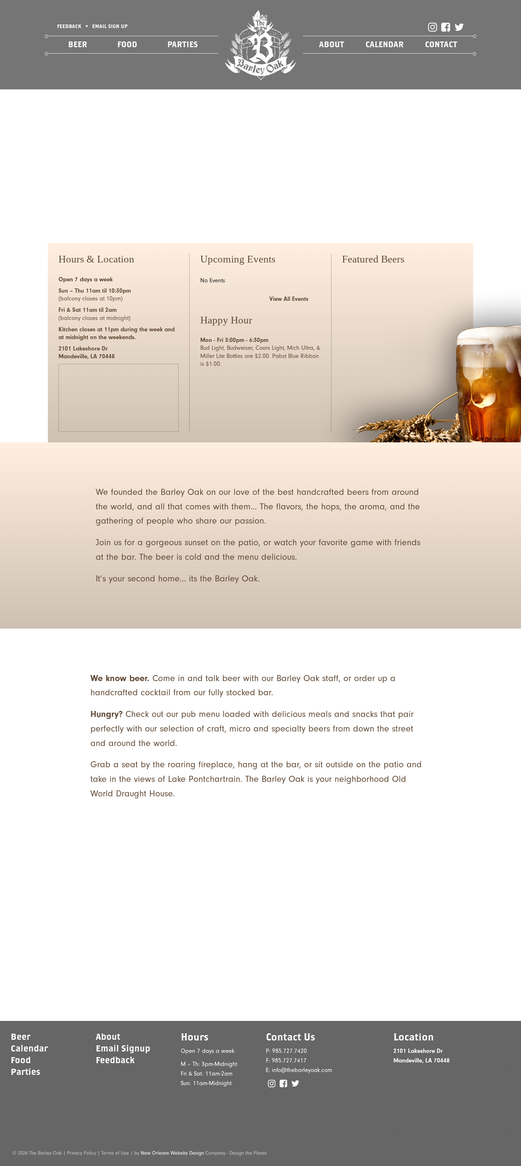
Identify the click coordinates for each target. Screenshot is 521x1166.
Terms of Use (115, 1153)
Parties (182, 44)
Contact (441, 44)
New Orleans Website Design (172, 1153)
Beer (77, 44)
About (331, 44)
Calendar (384, 44)
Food (127, 44)
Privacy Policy (81, 1153)
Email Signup (123, 1048)
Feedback (115, 1060)
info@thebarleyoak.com (302, 1070)
